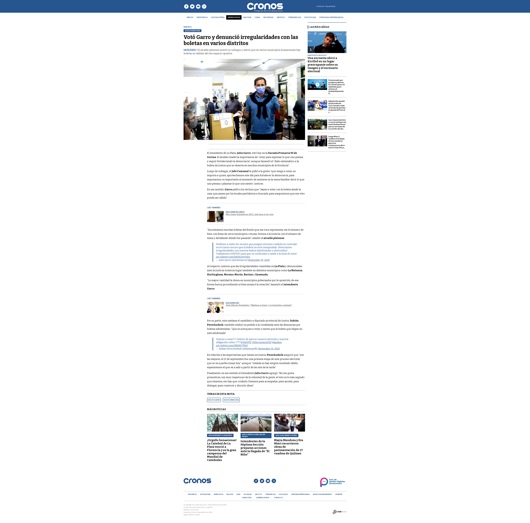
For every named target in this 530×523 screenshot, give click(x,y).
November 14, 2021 (259, 260)
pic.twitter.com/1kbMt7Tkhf (231, 345)
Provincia (202, 17)
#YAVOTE (246, 342)
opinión (338, 494)
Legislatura (218, 17)
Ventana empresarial (331, 17)
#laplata (277, 342)
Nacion (247, 17)
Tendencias (294, 17)
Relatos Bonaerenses (322, 494)
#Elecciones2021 (261, 342)
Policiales (310, 17)
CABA (257, 17)
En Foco (281, 17)
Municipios (234, 17)
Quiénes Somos (262, 498)
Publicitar (246, 498)
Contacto (278, 498)
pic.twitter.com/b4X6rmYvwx (233, 256)
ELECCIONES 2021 (231, 400)
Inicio (190, 17)
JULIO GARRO (214, 400)
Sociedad (268, 17)
